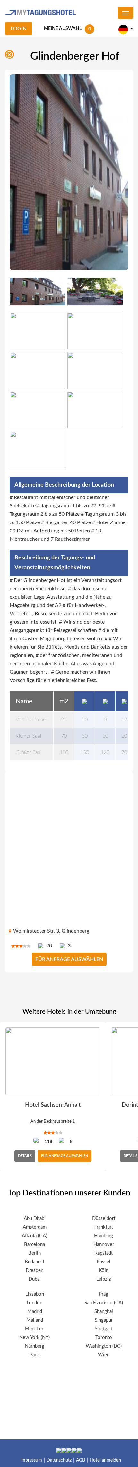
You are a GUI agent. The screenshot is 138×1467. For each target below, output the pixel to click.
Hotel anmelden (105, 1460)
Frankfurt (103, 1227)
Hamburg (103, 1235)
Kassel (103, 1261)
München (34, 1328)
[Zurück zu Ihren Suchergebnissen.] (10, 56)
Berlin (34, 1253)
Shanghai (103, 1311)
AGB (80, 1460)
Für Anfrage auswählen (69, 959)
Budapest (34, 1261)
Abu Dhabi (35, 1218)
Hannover (103, 1244)
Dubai (35, 1279)
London (34, 1302)
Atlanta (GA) (34, 1235)
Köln (103, 1270)
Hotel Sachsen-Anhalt (53, 1105)
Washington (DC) (104, 1346)
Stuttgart (104, 1328)
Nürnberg (34, 1346)
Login (19, 28)
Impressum (31, 1460)
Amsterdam (35, 1227)
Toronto (103, 1337)
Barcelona (34, 1244)
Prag (103, 1294)
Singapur (104, 1320)
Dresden (34, 1270)
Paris (35, 1354)
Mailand (34, 1320)
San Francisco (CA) (103, 1302)
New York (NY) (34, 1337)
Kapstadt (103, 1253)
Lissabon (34, 1294)
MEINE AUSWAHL (63, 28)
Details (25, 1156)
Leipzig (103, 1279)
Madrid (34, 1311)
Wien (103, 1354)
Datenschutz (59, 1460)
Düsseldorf (103, 1218)
